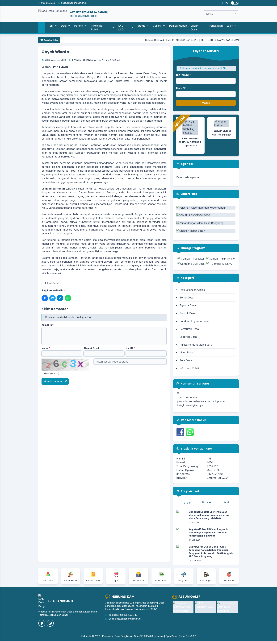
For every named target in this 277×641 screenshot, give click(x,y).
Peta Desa (186, 360)
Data (64, 25)
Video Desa (186, 352)
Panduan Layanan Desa (194, 321)
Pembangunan (178, 25)
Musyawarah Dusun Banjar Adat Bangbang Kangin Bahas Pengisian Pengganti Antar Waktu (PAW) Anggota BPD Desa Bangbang (211, 551)
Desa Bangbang (123, 636)
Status (141, 25)
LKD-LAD (121, 27)
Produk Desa (187, 313)
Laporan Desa (188, 336)
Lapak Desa (194, 27)
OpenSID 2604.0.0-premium (149, 636)
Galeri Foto (188, 194)
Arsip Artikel (189, 491)
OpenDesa (171, 636)
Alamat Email (91, 348)
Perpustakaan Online (192, 289)
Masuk (206, 102)
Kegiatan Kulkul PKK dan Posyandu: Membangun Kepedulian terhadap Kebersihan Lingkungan (209, 532)
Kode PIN (181, 88)
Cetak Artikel (53, 283)
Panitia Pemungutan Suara (196, 344)
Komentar (48, 324)
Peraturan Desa (189, 329)
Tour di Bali (77, 170)
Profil (50, 25)
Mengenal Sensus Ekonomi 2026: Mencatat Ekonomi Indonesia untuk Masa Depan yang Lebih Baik (209, 515)
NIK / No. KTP (183, 75)
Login (230, 25)
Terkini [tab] (186, 502)
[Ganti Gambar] (51, 373)
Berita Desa (186, 297)
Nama (46, 348)
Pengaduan (216, 25)
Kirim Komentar (53, 381)
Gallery (157, 25)
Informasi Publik (96, 27)
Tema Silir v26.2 (187, 636)
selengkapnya (194, 399)
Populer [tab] (207, 502)
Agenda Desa (188, 305)
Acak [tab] (226, 502)
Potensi (78, 25)
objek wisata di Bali (133, 152)
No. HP (130, 348)
